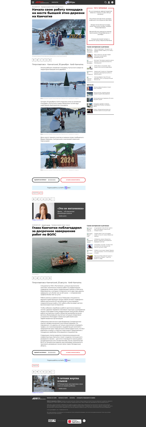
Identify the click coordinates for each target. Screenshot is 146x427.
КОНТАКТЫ (72, 397)
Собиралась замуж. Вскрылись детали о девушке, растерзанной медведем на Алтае (103, 240)
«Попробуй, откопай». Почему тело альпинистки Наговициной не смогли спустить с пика (103, 246)
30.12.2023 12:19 (36, 7)
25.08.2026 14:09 (36, 225)
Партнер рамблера (62, 420)
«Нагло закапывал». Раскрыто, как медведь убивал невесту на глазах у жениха (103, 50)
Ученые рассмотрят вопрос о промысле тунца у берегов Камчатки (100, 39)
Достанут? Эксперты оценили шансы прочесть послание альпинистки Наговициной (104, 62)
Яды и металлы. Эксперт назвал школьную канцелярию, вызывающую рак (102, 56)
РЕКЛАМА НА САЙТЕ (52, 397)
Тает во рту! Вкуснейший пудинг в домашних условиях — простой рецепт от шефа (103, 257)
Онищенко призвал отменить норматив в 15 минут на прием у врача (102, 105)
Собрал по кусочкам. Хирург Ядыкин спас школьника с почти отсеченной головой (104, 252)
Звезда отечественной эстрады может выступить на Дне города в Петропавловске (100, 26)
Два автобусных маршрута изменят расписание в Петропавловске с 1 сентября (100, 33)
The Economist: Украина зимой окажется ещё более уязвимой (102, 93)
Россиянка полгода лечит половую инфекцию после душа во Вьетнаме (100, 19)
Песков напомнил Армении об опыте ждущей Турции (103, 99)
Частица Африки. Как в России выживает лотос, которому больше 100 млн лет (103, 78)
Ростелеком (35, 274)
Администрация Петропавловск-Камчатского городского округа (49, 56)
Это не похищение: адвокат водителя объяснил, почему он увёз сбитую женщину (100, 13)
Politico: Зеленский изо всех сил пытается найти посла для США (102, 110)
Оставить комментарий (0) (73, 179)
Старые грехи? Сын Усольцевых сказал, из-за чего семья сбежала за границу (103, 235)
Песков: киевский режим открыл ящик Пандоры (102, 88)
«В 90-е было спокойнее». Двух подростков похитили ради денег (103, 66)
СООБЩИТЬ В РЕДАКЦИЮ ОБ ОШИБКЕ (86, 397)
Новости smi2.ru (37, 220)
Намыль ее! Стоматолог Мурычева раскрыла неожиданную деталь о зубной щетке (103, 73)
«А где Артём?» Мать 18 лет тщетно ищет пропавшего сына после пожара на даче (103, 229)
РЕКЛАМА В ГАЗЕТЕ (63, 397)
